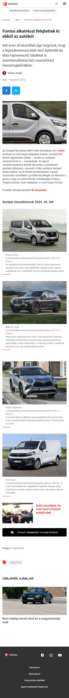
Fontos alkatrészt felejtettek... (38, 20)
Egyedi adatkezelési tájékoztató (34, 687)
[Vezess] (13, 4)
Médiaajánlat (34, 674)
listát (61, 150)
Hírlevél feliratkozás (19, 11)
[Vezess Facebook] (42, 654)
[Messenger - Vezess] (16, 91)
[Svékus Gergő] (4, 73)
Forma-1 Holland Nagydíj (44, 11)
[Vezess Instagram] (51, 654)
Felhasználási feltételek (34, 680)
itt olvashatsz (39, 190)
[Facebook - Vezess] (6, 91)
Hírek (17, 20)
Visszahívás (16, 562)
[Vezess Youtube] (59, 654)
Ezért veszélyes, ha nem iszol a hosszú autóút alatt (48, 509)
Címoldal (6, 20)
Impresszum (34, 667)
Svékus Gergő (15, 73)
